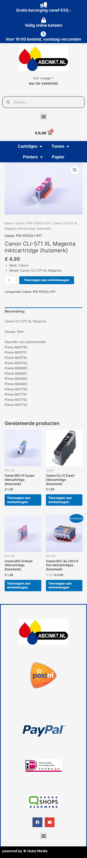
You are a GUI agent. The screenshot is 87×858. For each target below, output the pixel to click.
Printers (30, 156)
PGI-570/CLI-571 (38, 223)
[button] (43, 116)
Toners (58, 146)
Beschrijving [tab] (15, 311)
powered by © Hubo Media (25, 851)
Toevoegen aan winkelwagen (46, 280)
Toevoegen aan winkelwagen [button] (19, 500)
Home (9, 223)
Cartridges (27, 146)
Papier (58, 156)
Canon (20, 223)
